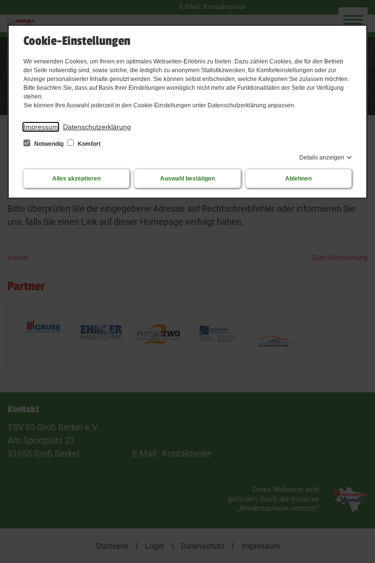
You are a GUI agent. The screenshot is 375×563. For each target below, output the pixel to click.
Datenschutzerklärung (97, 127)
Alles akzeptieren (76, 178)
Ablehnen (298, 178)
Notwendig (49, 144)
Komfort (88, 144)
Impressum (40, 127)
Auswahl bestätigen (187, 178)
